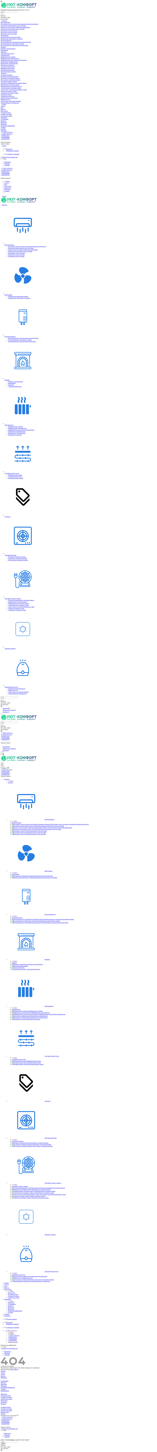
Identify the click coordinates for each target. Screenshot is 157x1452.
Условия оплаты (6, 1395)
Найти (3, 1443)
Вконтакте (7, 162)
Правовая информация (8, 1387)
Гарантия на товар (6, 1399)
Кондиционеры (16, 822)
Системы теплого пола (19, 1059)
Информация (5, 1391)
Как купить (11, 1293)
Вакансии (4, 1384)
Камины (14, 963)
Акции (3, 1373)
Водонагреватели (17, 917)
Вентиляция (15, 874)
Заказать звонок (13, 1342)
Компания (11, 1302)
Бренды (3, 1376)
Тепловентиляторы (17, 1141)
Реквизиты (4, 1400)
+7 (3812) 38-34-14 (7, 132)
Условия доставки (6, 1397)
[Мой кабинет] (1, 745)
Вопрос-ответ (5, 1412)
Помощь (3, 1404)
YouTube (7, 165)
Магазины (4, 1394)
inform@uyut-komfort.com (10, 157)
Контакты (4, 1386)
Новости (3, 1382)
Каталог (10, 782)
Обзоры (3, 1414)
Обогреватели (16, 1009)
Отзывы (3, 1389)
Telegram (7, 163)
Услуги (3, 1374)
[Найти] (2, 14)
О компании (4, 1381)
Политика (4, 1402)
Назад (11, 781)
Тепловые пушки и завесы (20, 1186)
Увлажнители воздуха (18, 1274)
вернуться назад (6, 1369)
